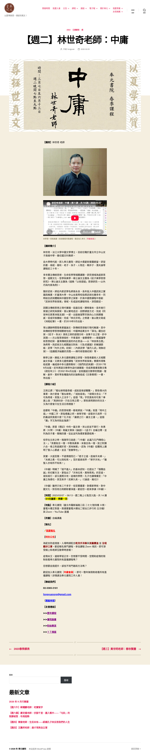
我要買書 (116, 8)
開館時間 (46, 8)
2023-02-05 (85, 49)
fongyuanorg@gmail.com (57, 594)
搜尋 (11, 675)
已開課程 (76, 30)
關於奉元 (104, 8)
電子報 (92, 8)
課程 (74, 8)
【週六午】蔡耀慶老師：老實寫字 (26, 707)
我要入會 (56, 8)
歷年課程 (51, 613)
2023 (68, 30)
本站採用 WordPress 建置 (40, 748)
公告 (65, 8)
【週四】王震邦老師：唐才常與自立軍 (28, 727)
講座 (82, 8)
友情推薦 (116, 11)
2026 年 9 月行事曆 (18, 701)
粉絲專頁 (51, 625)
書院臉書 (51, 619)
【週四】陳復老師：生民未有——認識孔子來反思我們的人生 (39, 721)
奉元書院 (22, 748)
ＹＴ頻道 (51, 631)
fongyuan (71, 49)
